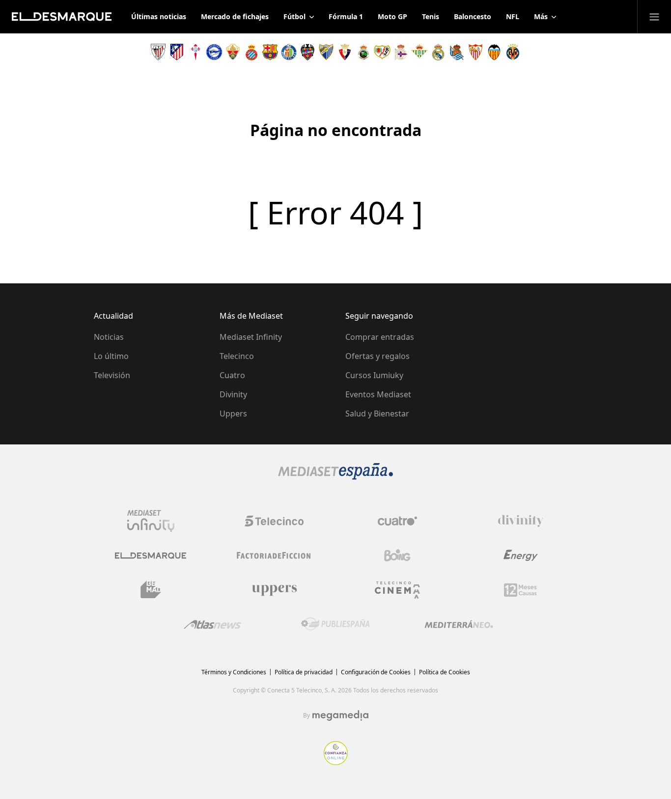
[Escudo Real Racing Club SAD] (363, 52)
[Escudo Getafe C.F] (288, 52)
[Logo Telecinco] (274, 521)
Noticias (109, 336)
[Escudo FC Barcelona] (270, 52)
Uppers (233, 413)
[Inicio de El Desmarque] (62, 16)
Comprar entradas (379, 336)
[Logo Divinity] (520, 521)
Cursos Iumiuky (374, 375)
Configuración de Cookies (376, 672)
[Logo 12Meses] (520, 590)
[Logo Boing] (397, 555)
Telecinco (237, 356)
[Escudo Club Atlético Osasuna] (344, 52)
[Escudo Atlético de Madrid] (176, 52)
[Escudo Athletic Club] (158, 52)
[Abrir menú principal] (654, 17)
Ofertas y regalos (377, 356)
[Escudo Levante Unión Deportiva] (307, 52)
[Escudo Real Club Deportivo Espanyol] (251, 52)
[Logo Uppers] (274, 590)
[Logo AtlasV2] (212, 624)
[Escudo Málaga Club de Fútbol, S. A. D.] (326, 52)
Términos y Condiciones (233, 672)
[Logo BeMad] (150, 590)
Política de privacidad (304, 672)
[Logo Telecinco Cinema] (397, 590)
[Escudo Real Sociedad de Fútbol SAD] (456, 52)
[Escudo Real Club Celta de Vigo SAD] (195, 52)
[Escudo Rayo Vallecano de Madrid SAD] (382, 52)
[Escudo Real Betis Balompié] (419, 52)
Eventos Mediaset (378, 394)
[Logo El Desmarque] (150, 555)
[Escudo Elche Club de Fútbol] (232, 52)
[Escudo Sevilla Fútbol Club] (475, 52)
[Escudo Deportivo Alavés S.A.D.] (214, 52)
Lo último (111, 356)
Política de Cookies (444, 672)
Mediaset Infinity (251, 336)
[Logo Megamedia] (340, 715)
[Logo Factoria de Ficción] (274, 555)
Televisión (112, 375)
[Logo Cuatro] (397, 521)
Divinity (233, 394)
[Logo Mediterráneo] (458, 624)
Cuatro (232, 375)
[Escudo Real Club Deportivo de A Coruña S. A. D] (400, 52)
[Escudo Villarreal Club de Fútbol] (512, 52)
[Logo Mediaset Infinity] (150, 521)
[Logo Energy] (520, 555)
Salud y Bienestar (377, 413)
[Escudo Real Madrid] (438, 52)
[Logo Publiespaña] (335, 624)
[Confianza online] (336, 762)
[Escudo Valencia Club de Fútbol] (494, 52)
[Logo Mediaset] (335, 476)
